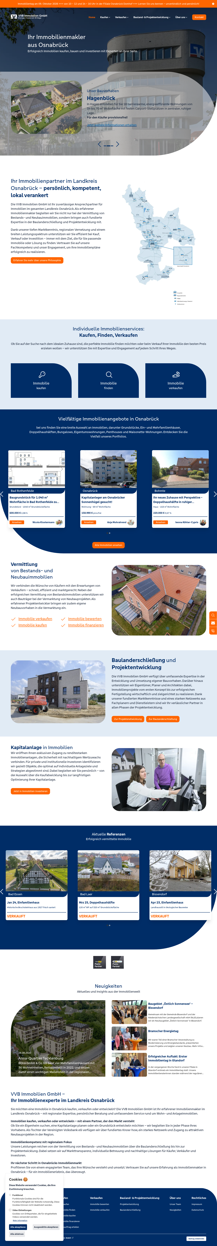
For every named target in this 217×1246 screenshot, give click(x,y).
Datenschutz (198, 1210)
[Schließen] (213, 4)
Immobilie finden (67, 1210)
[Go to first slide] (117, 144)
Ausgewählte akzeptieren (46, 1227)
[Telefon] (213, 631)
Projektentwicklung (129, 1204)
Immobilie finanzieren (69, 1221)
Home (92, 17)
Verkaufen (120, 17)
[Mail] (213, 623)
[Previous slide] (99, 144)
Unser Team (175, 1204)
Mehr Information (20, 1220)
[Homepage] (30, 17)
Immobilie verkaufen (100, 1210)
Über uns (180, 17)
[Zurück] (11, 469)
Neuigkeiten (175, 1210)
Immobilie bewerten (99, 1204)
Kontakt (199, 17)
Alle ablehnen (17, 1234)
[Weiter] (61, 469)
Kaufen (104, 17)
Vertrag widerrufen (196, 1239)
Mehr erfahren (96, 120)
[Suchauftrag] (213, 615)
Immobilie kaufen (67, 1215)
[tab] (112, 145)
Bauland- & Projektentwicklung (150, 17)
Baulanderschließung (130, 1210)
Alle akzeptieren (18, 1227)
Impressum (197, 1204)
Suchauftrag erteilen (69, 1227)
